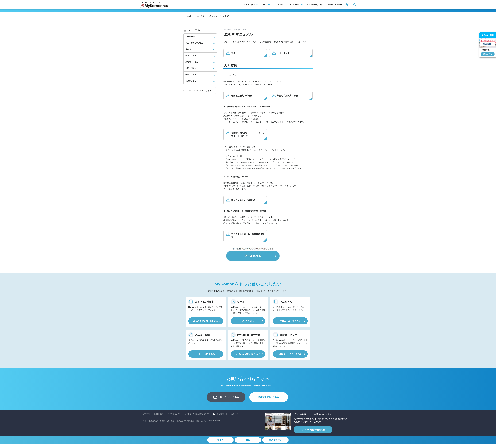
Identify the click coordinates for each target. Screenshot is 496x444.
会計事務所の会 (313, 429)
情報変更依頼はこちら (268, 397)
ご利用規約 (158, 414)
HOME (188, 16)
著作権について (173, 414)
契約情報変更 (275, 440)
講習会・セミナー (335, 4)
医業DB (226, 16)
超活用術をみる (248, 354)
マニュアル (199, 16)
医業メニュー (213, 16)
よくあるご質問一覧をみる (205, 321)
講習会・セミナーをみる (290, 354)
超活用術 (315, 4)
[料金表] (347, 4)
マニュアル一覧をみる (290, 321)
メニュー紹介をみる (205, 354)
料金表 (220, 440)
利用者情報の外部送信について (196, 414)
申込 (248, 440)
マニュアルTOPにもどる (200, 90)
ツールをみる (248, 321)
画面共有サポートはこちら (227, 414)
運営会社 (146, 414)
